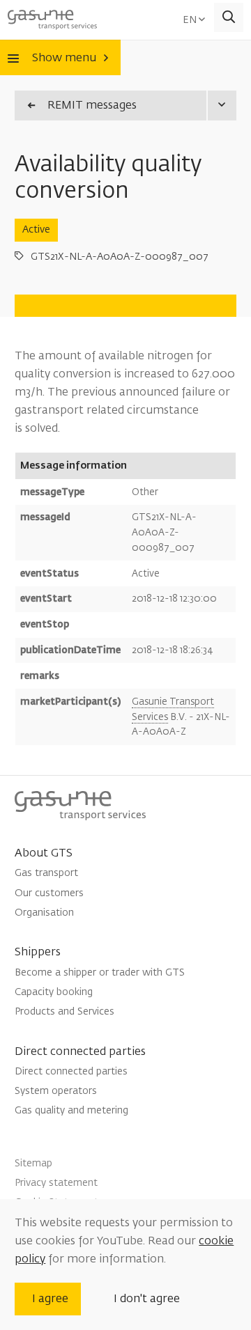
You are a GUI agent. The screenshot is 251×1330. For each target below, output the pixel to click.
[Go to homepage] (52, 17)
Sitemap (33, 1163)
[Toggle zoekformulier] (229, 18)
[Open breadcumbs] (221, 105)
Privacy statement (56, 1183)
